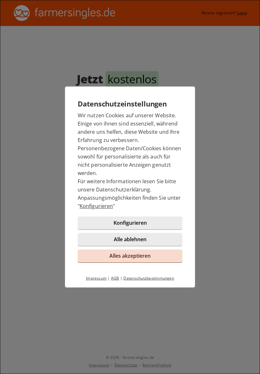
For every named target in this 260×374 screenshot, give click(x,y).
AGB (115, 278)
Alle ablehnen (130, 239)
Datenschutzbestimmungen (148, 278)
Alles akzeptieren (130, 255)
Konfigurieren (96, 206)
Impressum (96, 278)
